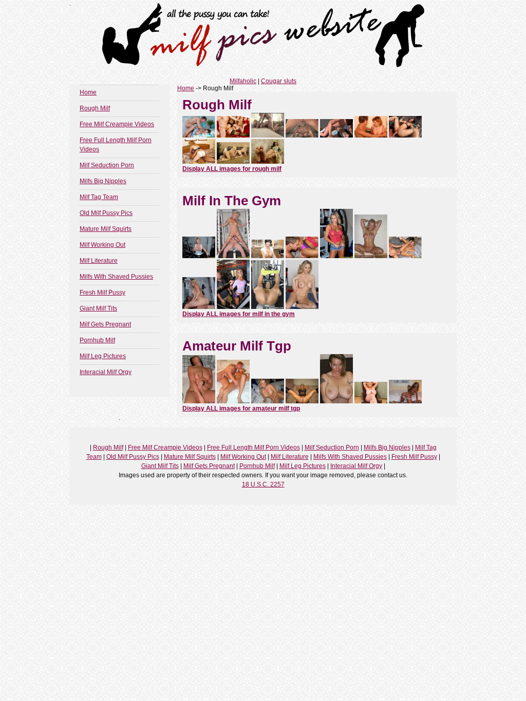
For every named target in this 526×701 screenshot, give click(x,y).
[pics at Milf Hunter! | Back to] (405, 256)
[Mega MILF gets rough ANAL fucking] (302, 135)
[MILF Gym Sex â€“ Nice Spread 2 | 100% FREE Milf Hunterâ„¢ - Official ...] (233, 256)
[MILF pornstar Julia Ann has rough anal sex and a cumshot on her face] (233, 135)
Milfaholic (243, 81)
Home (88, 92)
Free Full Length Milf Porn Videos (253, 447)
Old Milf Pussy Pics (106, 213)
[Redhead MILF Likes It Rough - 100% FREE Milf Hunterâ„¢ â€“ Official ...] (198, 135)
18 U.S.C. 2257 (263, 484)
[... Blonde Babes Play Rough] (233, 161)
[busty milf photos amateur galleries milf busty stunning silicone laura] (336, 401)
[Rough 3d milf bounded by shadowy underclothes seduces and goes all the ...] (336, 135)
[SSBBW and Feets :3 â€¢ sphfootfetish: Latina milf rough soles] (267, 161)
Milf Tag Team (99, 197)
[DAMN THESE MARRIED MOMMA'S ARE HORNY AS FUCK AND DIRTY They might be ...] (267, 401)
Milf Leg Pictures (103, 356)
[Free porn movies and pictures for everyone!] (198, 401)
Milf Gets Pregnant (105, 324)
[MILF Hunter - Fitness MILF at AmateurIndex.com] (233, 306)
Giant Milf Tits (98, 308)
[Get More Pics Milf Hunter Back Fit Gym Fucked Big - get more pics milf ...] (336, 256)
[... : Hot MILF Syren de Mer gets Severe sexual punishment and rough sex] (405, 135)
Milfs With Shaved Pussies (116, 276)
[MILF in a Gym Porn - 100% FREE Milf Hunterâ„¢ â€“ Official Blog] (198, 306)
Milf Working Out (102, 244)
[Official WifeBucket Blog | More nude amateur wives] (302, 401)
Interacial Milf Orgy (106, 372)
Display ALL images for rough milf (231, 168)
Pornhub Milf (97, 340)
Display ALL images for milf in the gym (238, 314)
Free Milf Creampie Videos (117, 124)
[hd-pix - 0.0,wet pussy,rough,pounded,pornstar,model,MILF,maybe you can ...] (267, 135)
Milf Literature (99, 260)
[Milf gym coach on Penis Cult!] (302, 306)
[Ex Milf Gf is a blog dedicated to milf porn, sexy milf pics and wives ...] (405, 401)
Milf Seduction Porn (107, 165)
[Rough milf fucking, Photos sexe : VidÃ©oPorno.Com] (370, 135)
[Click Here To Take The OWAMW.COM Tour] (233, 401)
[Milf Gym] (302, 256)
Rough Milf (95, 108)
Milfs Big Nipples (103, 181)
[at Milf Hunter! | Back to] (198, 256)
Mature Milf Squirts (106, 228)
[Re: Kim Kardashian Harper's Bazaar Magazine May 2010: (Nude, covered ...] (267, 256)
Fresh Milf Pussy (102, 292)
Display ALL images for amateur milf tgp (241, 408)
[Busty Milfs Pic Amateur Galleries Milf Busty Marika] (370, 401)
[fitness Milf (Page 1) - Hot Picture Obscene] (370, 256)
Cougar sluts (278, 81)
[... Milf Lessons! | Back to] (267, 306)
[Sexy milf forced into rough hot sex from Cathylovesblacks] (198, 161)
